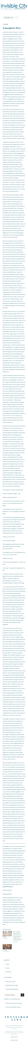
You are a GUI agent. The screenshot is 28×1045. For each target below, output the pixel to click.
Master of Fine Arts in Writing (13, 1003)
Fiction (5, 24)
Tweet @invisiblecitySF (12, 985)
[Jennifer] (7, 933)
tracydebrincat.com (8, 886)
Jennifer (4, 937)
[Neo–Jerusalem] (18, 937)
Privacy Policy (14, 1036)
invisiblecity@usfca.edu (12, 989)
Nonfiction (8, 972)
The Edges (5, 950)
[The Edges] (7, 946)
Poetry (7, 964)
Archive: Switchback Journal (13, 1007)
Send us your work (10, 981)
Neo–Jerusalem (17, 931)
